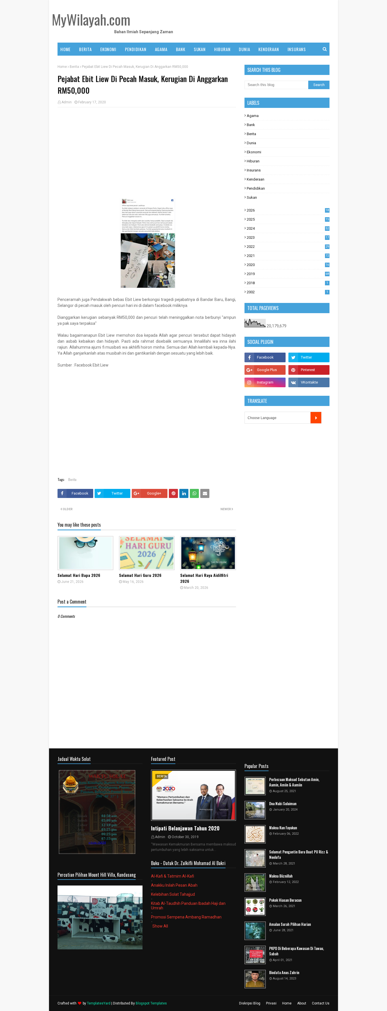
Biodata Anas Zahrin (284, 972)
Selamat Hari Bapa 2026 (79, 575)
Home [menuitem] (65, 49)
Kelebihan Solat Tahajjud (173, 894)
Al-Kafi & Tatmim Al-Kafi (172, 876)
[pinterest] (308, 370)
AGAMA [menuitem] (161, 49)
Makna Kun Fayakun (283, 827)
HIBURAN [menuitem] (222, 49)
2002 (287, 292)
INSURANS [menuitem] (297, 49)
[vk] (308, 382)
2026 (288, 210)
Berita (74, 67)
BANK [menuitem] (180, 49)
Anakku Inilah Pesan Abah (174, 885)
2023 (288, 237)
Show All (160, 926)
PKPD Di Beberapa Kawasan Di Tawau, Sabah (296, 951)
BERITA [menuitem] (85, 49)
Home (62, 67)
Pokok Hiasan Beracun (285, 900)
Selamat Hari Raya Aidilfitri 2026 (204, 578)
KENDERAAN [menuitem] (268, 49)
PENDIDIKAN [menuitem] (135, 49)
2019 (288, 274)
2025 (288, 219)
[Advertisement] (147, 152)
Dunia (251, 143)
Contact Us (320, 1003)
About (301, 1003)
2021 (288, 256)
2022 (288, 246)
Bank (251, 125)
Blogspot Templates (151, 1003)
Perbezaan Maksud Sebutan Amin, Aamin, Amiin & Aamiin (294, 782)
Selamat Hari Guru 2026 (140, 575)
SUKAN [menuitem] (200, 49)
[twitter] (308, 357)
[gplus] (265, 370)
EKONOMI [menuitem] (108, 49)
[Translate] (316, 417)
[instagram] (265, 382)
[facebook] (265, 357)
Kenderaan (255, 179)
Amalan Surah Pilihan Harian (290, 924)
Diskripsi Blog (249, 1003)
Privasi (271, 1003)
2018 (287, 283)
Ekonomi (254, 152)
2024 (288, 228)
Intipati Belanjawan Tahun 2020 (185, 828)
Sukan (252, 197)
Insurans (254, 170)
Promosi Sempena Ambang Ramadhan (186, 917)
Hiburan (253, 161)
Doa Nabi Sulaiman (282, 803)
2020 (288, 265)
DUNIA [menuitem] (244, 49)
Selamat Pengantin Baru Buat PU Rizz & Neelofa (298, 854)
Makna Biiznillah (281, 876)
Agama (253, 116)
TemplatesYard (98, 1003)
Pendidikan (256, 188)
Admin (66, 102)
